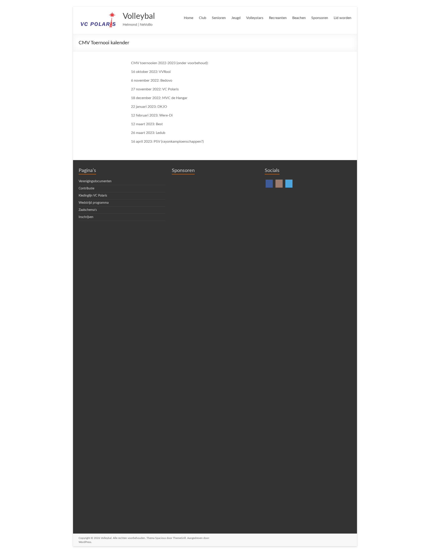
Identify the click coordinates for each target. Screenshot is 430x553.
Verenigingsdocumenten (95, 181)
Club (202, 18)
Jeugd (236, 18)
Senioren (219, 18)
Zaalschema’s (88, 210)
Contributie (86, 188)
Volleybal (139, 16)
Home (188, 18)
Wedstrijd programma (94, 202)
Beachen (299, 18)
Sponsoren (319, 18)
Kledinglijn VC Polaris (93, 195)
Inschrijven (86, 217)
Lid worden (342, 18)
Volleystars (254, 18)
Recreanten (278, 18)
